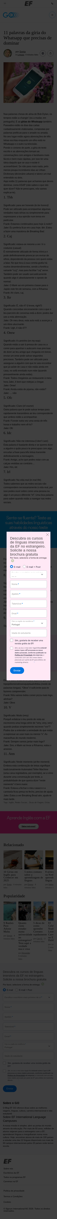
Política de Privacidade (24, 655)
